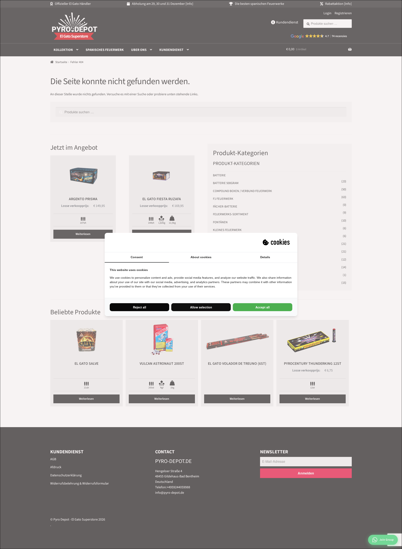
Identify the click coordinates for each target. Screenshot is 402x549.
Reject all (139, 307)
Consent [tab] (137, 257)
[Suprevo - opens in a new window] (276, 242)
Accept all (262, 307)
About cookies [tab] (201, 257)
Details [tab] (265, 257)
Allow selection (201, 307)
